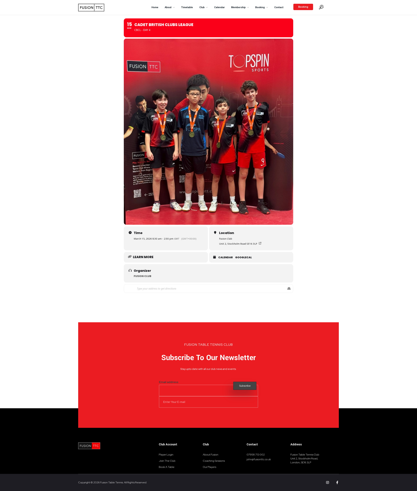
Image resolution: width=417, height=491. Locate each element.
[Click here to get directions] (288, 288)
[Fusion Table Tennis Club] (89, 445)
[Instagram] (327, 482)
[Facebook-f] (337, 482)
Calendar (225, 257)
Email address (168, 382)
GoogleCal (243, 257)
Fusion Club (142, 276)
